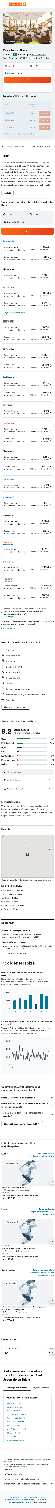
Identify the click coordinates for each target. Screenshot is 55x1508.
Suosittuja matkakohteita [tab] (17, 1387)
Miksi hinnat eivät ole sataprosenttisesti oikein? (25, 1483)
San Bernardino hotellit (16, 1414)
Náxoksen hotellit (14, 1403)
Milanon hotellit (13, 1425)
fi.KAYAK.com (14, 1497)
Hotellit (24, 1497)
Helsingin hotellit (14, 1433)
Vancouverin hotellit (15, 1422)
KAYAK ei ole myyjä (13, 1474)
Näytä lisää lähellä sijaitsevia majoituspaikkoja (42, 1154)
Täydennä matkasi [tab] (41, 1387)
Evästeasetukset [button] (8, 628)
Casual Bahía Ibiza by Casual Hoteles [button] (18, 1248)
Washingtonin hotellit (16, 1418)
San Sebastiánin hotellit (17, 1429)
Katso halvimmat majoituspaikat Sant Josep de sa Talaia (42, 1212)
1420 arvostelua (39, 54)
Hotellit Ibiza (42, 1500)
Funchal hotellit (13, 1410)
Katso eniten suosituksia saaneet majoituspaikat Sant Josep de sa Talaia (41, 1273)
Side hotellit (12, 1436)
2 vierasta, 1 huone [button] (14, 73)
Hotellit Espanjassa (12, 1500)
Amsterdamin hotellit (16, 1407)
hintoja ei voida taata (19, 1466)
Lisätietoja (8, 616)
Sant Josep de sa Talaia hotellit (20, 1502)
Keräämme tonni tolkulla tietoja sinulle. (22, 1479)
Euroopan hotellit (36, 1497)
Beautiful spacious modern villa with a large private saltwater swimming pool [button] (25, 1308)
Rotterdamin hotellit (15, 1440)
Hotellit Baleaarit (28, 1500)
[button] (4, 4)
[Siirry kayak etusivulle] (17, 4)
